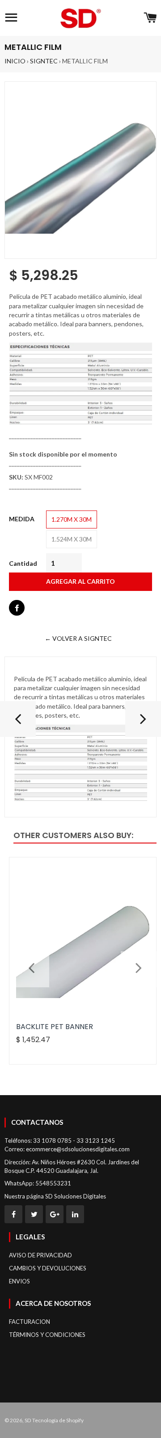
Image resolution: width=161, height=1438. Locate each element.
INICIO (14, 61)
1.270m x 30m (71, 519)
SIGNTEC (44, 61)
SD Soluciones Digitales (75, 1196)
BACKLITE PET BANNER (54, 1026)
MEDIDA (21, 519)
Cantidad (23, 563)
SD (28, 1420)
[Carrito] (150, 18)
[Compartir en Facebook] (17, 608)
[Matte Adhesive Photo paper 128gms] (18, 722)
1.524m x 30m (71, 539)
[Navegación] (11, 18)
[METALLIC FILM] (143, 722)
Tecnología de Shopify (58, 1420)
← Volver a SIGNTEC (78, 638)
